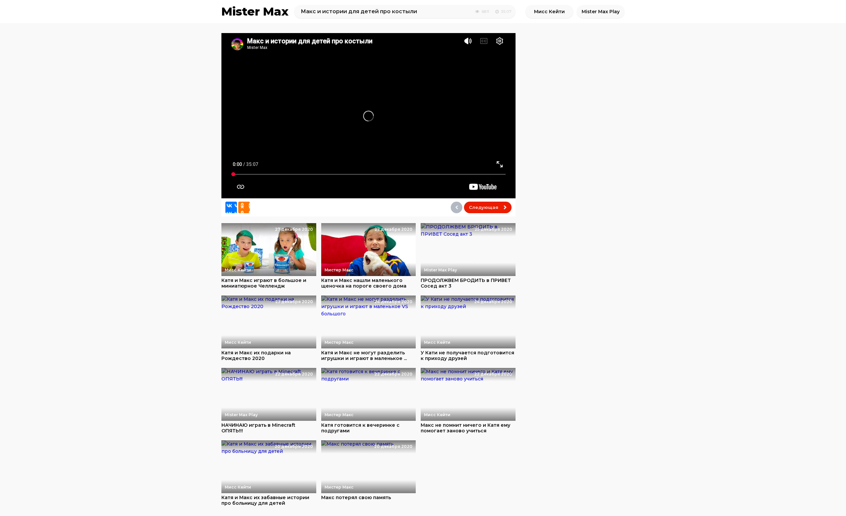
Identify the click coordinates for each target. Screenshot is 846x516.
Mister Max (254, 11)
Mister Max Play (601, 12)
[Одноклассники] (244, 207)
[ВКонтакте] (231, 207)
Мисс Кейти (549, 12)
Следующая (483, 207)
